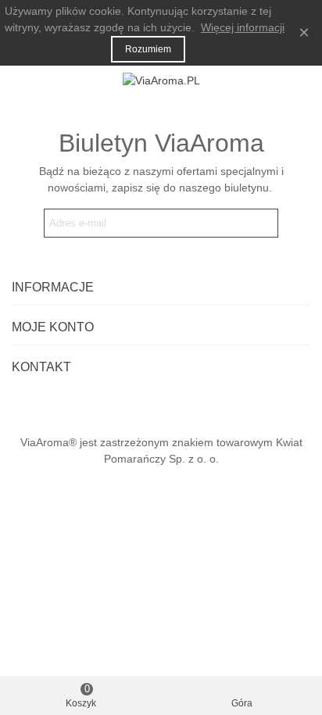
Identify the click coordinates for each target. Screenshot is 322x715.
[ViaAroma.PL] (161, 80)
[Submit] (263, 223)
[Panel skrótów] (295, 80)
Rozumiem (148, 49)
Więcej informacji (242, 27)
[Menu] (26, 80)
